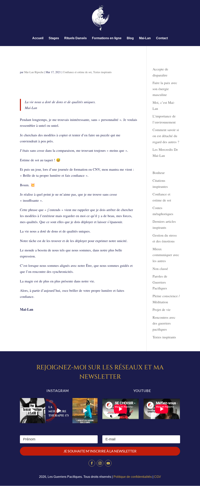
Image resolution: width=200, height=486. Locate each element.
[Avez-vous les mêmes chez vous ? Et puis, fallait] (32, 410)
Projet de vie (162, 309)
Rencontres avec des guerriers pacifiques (164, 323)
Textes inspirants (102, 72)
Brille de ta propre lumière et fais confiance (68, 62)
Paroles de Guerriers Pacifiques (160, 282)
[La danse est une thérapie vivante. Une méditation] (58, 410)
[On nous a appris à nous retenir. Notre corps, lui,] (85, 410)
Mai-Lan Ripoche (34, 72)
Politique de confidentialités (132, 476)
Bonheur (159, 172)
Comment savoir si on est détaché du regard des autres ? (166, 135)
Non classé (160, 268)
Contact (162, 38)
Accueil (37, 38)
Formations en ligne (106, 38)
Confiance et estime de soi (77, 72)
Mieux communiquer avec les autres (166, 255)
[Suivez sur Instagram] (100, 463)
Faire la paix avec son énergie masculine (165, 88)
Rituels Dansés (75, 38)
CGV (157, 476)
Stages (54, 38)
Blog (130, 38)
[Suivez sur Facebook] (91, 463)
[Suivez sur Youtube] (108, 463)
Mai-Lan (145, 38)
